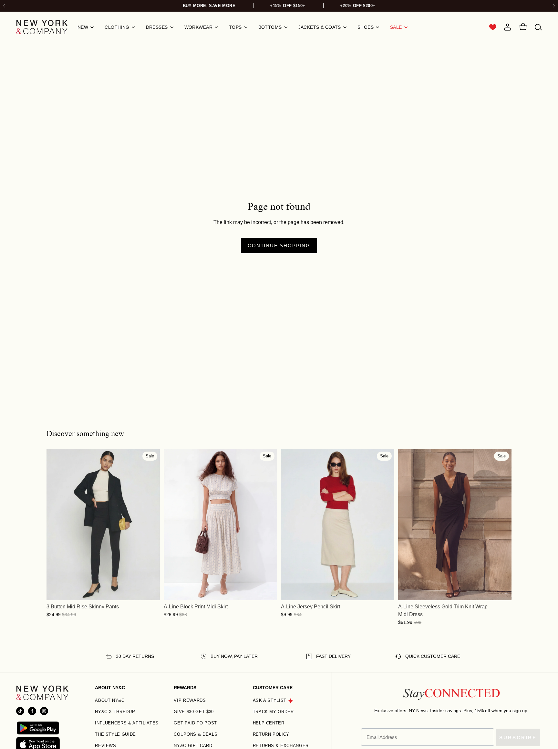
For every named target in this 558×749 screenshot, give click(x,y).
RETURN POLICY (271, 734)
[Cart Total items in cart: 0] (523, 27)
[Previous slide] (56, 525)
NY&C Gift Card (193, 745)
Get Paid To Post (195, 723)
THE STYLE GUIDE (115, 734)
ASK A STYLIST (269, 700)
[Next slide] (553, 6)
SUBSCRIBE (518, 737)
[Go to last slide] (4, 6)
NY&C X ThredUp (115, 711)
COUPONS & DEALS (195, 734)
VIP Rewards (190, 700)
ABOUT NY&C (110, 700)
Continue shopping (279, 245)
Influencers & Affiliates (127, 723)
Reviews (105, 745)
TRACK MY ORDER (273, 711)
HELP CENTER (268, 723)
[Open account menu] (507, 27)
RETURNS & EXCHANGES (281, 745)
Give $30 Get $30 (193, 711)
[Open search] (538, 27)
